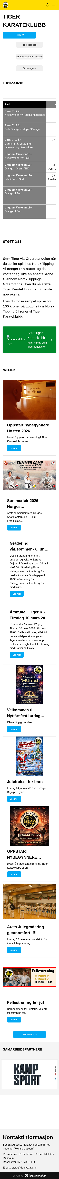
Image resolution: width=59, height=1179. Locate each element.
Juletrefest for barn (25, 781)
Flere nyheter (30, 1034)
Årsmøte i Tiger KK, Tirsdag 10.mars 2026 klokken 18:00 (29, 618)
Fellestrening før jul (25, 1002)
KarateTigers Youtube (31, 56)
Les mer (14, 448)
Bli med (20, 35)
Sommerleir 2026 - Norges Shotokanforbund (24, 506)
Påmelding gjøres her (19, 722)
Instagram (31, 68)
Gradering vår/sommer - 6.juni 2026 (28, 549)
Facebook (31, 44)
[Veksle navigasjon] (53, 5)
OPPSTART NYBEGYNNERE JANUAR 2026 (22, 857)
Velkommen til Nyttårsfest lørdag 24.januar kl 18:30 (23, 716)
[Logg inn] (47, 5)
